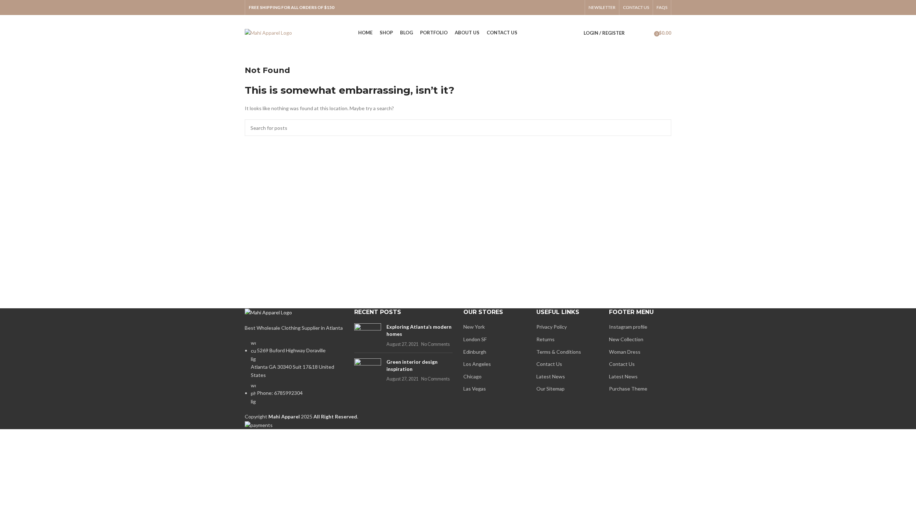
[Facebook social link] (539, 7)
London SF (475, 339)
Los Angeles (477, 364)
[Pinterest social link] (576, 7)
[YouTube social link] (567, 7)
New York (474, 327)
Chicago (472, 376)
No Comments (435, 344)
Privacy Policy (551, 327)
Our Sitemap (550, 389)
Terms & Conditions (558, 352)
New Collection (626, 339)
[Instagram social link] (557, 7)
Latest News (550, 376)
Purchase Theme (628, 389)
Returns (545, 339)
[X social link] (548, 7)
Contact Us (549, 364)
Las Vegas (474, 389)
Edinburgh (474, 352)
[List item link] (294, 376)
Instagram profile (628, 327)
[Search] (634, 33)
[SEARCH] (663, 127)
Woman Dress (624, 352)
